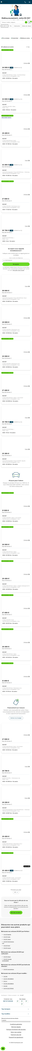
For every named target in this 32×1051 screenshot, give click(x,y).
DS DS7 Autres (7, 948)
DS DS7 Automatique (9, 969)
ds (18, 995)
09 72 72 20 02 (8, 1001)
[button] (6, 26)
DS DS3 (5, 986)
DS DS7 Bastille (7, 934)
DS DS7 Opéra (7, 939)
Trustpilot (3, 1020)
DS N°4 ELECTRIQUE (9, 988)
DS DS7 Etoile (7, 937)
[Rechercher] (26, 22)
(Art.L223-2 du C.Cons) (18, 270)
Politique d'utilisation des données (16, 1029)
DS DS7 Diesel (7, 956)
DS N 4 (5, 981)
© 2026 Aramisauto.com (16, 1042)
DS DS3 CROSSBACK (9, 983)
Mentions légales (16, 1027)
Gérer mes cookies (16, 1032)
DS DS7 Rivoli (7, 945)
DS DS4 (5, 976)
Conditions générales (16, 1024)
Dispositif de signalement (16, 1037)
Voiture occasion (12, 995)
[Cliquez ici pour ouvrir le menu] (29, 2)
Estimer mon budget (16, 718)
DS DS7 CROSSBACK (9, 979)
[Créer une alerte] (3, 1048)
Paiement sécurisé (16, 1034)
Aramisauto (4, 995)
